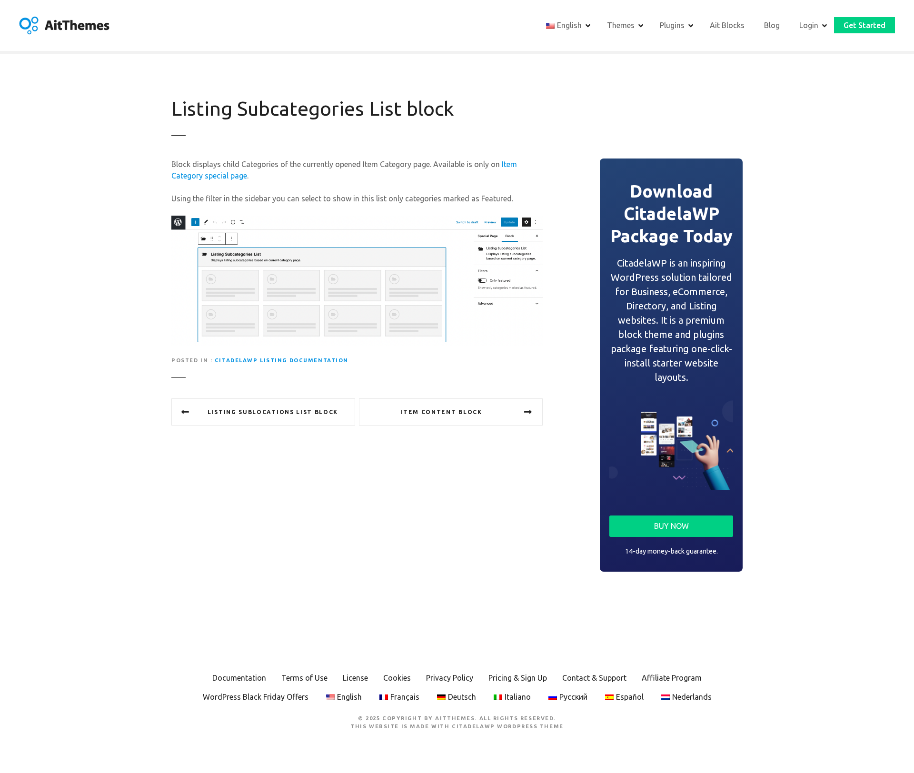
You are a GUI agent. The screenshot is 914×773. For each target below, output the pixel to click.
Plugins (672, 25)
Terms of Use (304, 678)
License (355, 678)
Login (808, 25)
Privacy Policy (449, 678)
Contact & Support (594, 678)
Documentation (239, 678)
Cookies (397, 678)
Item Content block (441, 412)
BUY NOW (671, 526)
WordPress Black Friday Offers (255, 697)
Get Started (864, 25)
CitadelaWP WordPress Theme (508, 726)
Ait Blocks (727, 25)
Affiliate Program (672, 678)
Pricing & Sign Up (517, 678)
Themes (621, 25)
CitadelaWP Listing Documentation (281, 360)
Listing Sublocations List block (273, 412)
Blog (772, 25)
